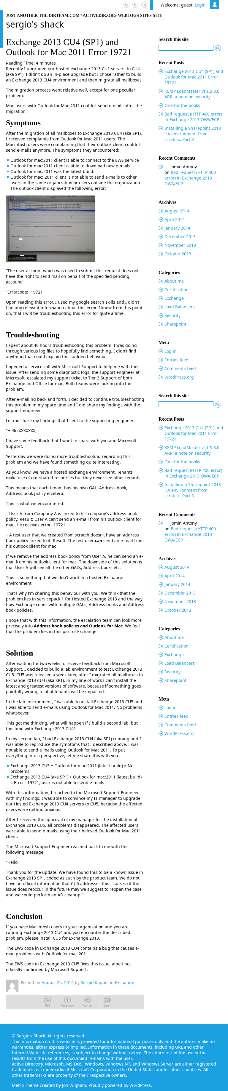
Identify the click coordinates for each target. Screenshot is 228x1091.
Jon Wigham (74, 1085)
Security (172, 315)
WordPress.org (179, 377)
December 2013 (180, 236)
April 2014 (174, 219)
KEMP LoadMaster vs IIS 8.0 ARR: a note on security (191, 94)
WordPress (140, 1085)
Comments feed (180, 368)
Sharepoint (175, 324)
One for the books (182, 105)
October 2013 (177, 254)
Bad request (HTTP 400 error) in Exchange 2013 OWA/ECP (193, 116)
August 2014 (176, 211)
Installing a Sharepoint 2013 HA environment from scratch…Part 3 (192, 133)
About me (174, 281)
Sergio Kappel (95, 982)
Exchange (124, 982)
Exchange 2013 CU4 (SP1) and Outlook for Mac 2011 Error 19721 (69, 47)
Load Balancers (179, 307)
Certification (176, 289)
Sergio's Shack (35, 24)
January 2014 (177, 228)
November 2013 (180, 245)
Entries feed (176, 360)
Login (200, 5)
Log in (170, 351)
